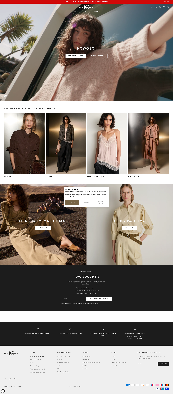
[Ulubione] (164, 7)
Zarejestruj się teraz (102, 1)
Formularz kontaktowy (135, 338)
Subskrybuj (163, 364)
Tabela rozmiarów (63, 372)
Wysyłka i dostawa (63, 362)
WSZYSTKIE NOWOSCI (75, 56)
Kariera (113, 359)
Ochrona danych (35, 366)
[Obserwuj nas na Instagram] (10, 379)
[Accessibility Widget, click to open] (3, 391)
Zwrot (59, 366)
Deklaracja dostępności (37, 372)
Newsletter (85, 359)
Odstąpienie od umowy (37, 356)
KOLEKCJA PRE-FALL (97, 56)
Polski (20, 386)
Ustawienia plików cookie (38, 369)
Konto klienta (86, 356)
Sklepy (84, 366)
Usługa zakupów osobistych (91, 362)
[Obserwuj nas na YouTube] (14, 379)
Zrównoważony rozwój (118, 362)
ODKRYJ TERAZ (43, 227)
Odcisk (32, 363)
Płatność (60, 359)
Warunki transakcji (36, 359)
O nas (113, 356)
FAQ (58, 369)
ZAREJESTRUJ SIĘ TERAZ (99, 299)
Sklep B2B (85, 369)
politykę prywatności (91, 303)
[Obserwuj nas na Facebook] (5, 379)
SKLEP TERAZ (130, 227)
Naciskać (114, 366)
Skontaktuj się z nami (64, 356)
